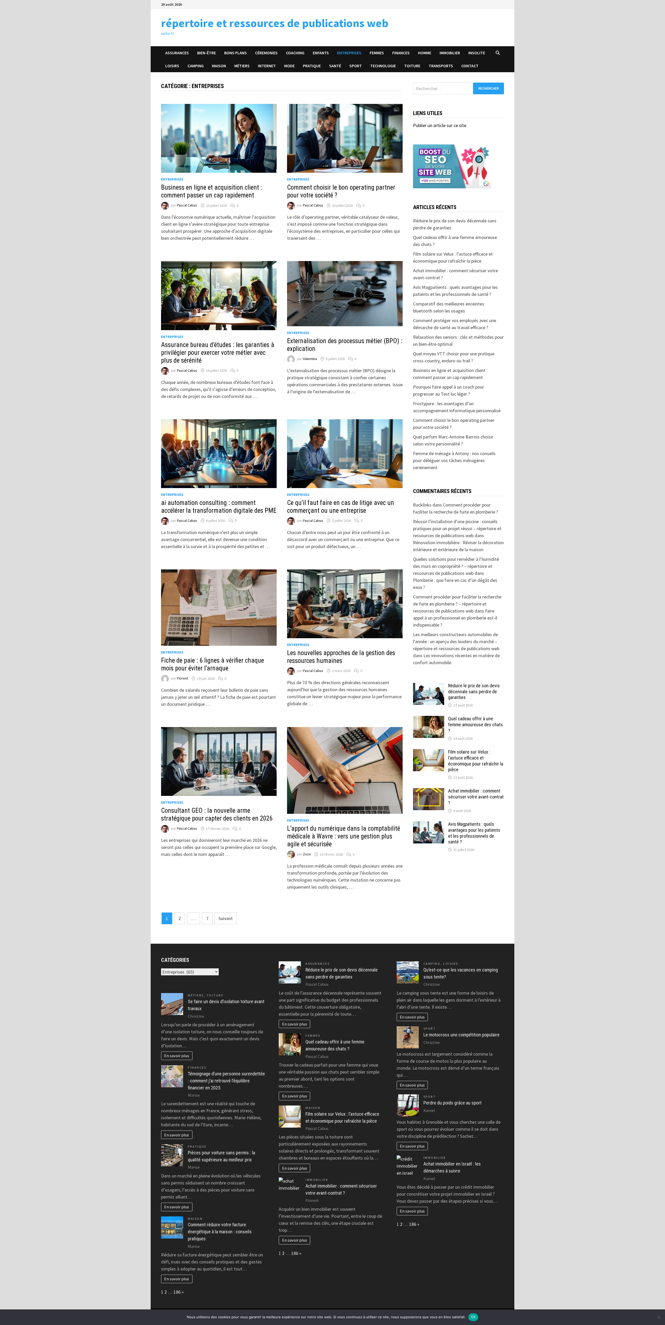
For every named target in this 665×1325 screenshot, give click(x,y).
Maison (219, 65)
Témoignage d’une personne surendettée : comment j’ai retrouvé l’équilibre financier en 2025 (226, 1080)
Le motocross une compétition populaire (461, 1034)
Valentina (310, 358)
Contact (469, 65)
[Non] (658, 1317)
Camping (196, 65)
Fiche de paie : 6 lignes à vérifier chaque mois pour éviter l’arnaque (212, 664)
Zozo (307, 854)
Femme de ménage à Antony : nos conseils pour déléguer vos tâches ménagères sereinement (454, 460)
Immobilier (450, 52)
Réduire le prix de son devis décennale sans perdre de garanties (474, 691)
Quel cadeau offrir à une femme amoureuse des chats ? (475, 724)
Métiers (242, 65)
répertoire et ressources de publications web (274, 23)
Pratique (312, 65)
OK (473, 1317)
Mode (289, 65)
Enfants (321, 52)
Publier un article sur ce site (439, 125)
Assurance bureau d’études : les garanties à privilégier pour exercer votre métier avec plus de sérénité (217, 352)
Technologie (383, 65)
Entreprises (349, 52)
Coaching (295, 52)
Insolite (476, 52)
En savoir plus (176, 1055)
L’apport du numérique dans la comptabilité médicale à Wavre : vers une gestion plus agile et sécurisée (343, 836)
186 (177, 1292)
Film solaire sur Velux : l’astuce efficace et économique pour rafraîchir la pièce (475, 761)
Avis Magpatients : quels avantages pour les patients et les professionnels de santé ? (474, 833)
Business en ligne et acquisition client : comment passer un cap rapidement (211, 191)
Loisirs (172, 65)
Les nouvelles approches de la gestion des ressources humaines (341, 656)
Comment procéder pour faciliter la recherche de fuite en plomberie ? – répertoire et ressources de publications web (457, 604)
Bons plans (235, 52)
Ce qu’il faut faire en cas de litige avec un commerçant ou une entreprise (340, 506)
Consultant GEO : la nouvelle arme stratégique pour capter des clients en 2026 (216, 814)
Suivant (225, 918)
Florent (182, 678)
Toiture (412, 65)
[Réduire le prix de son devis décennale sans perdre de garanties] (428, 686)
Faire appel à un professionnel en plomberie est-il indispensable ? (455, 618)
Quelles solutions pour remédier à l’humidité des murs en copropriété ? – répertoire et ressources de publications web (456, 566)
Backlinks (422, 505)
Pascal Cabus (187, 205)
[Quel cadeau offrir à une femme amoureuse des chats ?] (428, 719)
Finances (401, 52)
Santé (335, 65)
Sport (355, 65)
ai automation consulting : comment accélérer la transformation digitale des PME (218, 506)
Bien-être (206, 52)
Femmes (377, 52)
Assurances (177, 52)
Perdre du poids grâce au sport (452, 1103)
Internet (267, 65)
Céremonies (266, 52)
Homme (424, 52)
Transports (441, 65)
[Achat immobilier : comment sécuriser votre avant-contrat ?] (428, 792)
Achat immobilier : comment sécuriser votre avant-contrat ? (476, 796)
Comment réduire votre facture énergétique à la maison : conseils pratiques (220, 1231)
